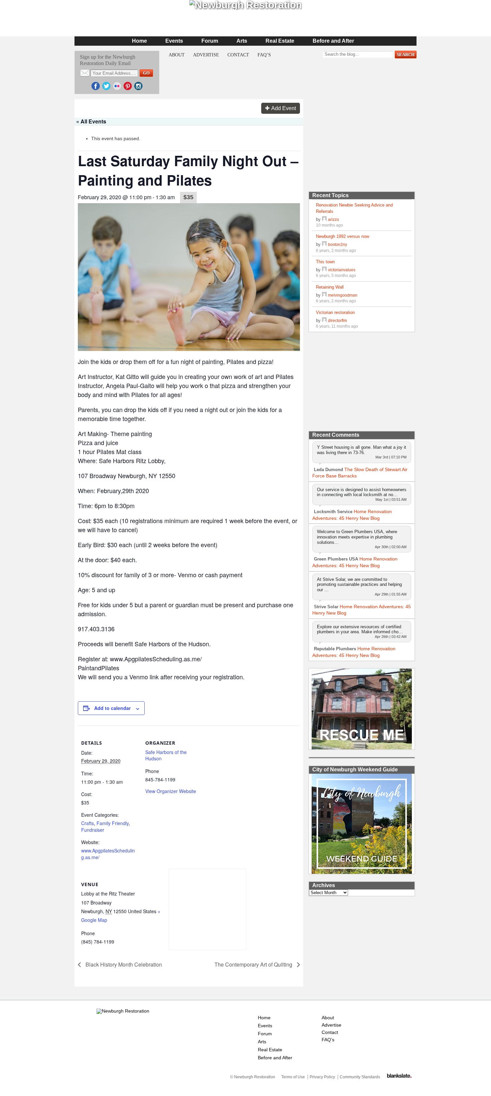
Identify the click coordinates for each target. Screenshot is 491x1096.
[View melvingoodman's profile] (324, 295)
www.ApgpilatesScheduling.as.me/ (108, 853)
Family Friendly (113, 823)
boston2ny (337, 244)
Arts (241, 41)
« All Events (91, 121)
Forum (209, 41)
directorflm (337, 320)
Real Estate (280, 41)
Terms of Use (293, 1077)
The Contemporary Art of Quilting (254, 964)
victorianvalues (341, 270)
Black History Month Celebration (123, 964)
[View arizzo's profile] (324, 219)
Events (174, 41)
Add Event (283, 108)
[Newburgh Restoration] (123, 1011)
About (177, 54)
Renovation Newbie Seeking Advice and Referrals (354, 208)
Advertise (206, 54)
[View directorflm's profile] (324, 320)
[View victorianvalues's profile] (324, 269)
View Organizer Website (170, 791)
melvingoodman (342, 295)
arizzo (333, 219)
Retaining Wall (330, 287)
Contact (238, 54)
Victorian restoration (335, 312)
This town (325, 261)
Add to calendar (112, 708)
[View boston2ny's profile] (324, 244)
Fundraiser (92, 829)
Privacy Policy (322, 1077)
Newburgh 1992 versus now (342, 236)
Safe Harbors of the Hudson (166, 755)
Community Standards (360, 1077)
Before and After (333, 41)
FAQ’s (264, 54)
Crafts (87, 823)
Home (139, 41)
